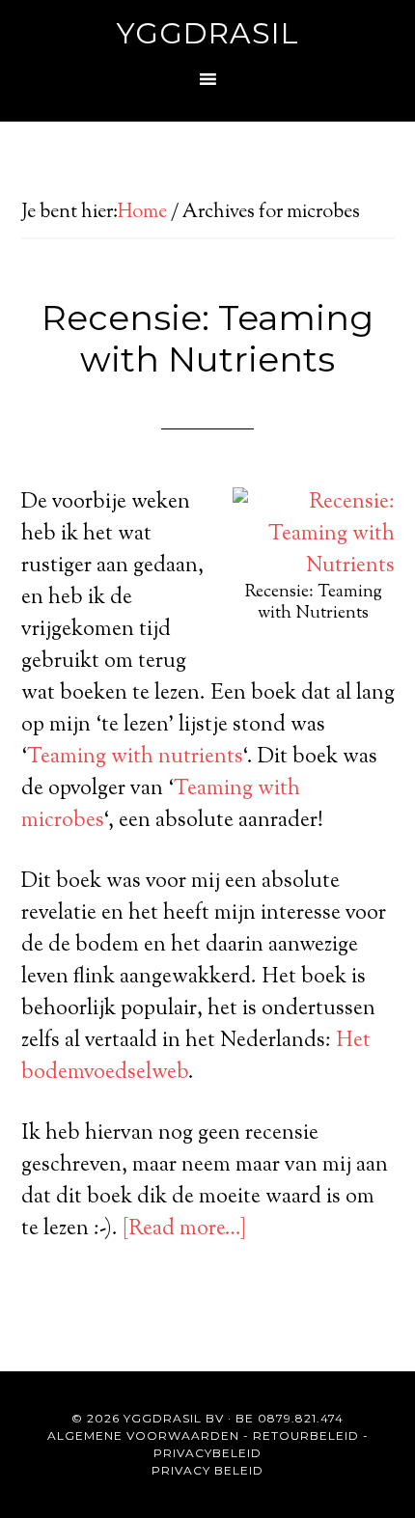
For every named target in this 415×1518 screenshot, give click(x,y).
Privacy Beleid (207, 1470)
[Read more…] (184, 1229)
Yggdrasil (208, 33)
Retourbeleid (306, 1435)
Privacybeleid (207, 1453)
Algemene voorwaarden (143, 1435)
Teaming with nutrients (134, 757)
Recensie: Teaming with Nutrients (208, 338)
